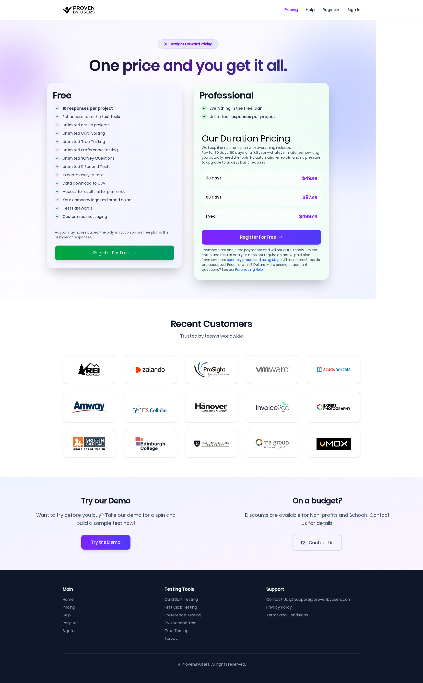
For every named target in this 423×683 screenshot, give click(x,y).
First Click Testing (180, 607)
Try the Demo (106, 542)
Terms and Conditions (287, 615)
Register (331, 9)
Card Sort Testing (181, 599)
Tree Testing (176, 631)
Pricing (291, 9)
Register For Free (111, 253)
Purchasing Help (249, 269)
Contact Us (321, 543)
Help (310, 9)
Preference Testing (182, 615)
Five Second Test (180, 623)
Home (68, 599)
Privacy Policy (279, 607)
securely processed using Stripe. (254, 259)
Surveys (171, 638)
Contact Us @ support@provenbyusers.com (308, 599)
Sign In (353, 9)
